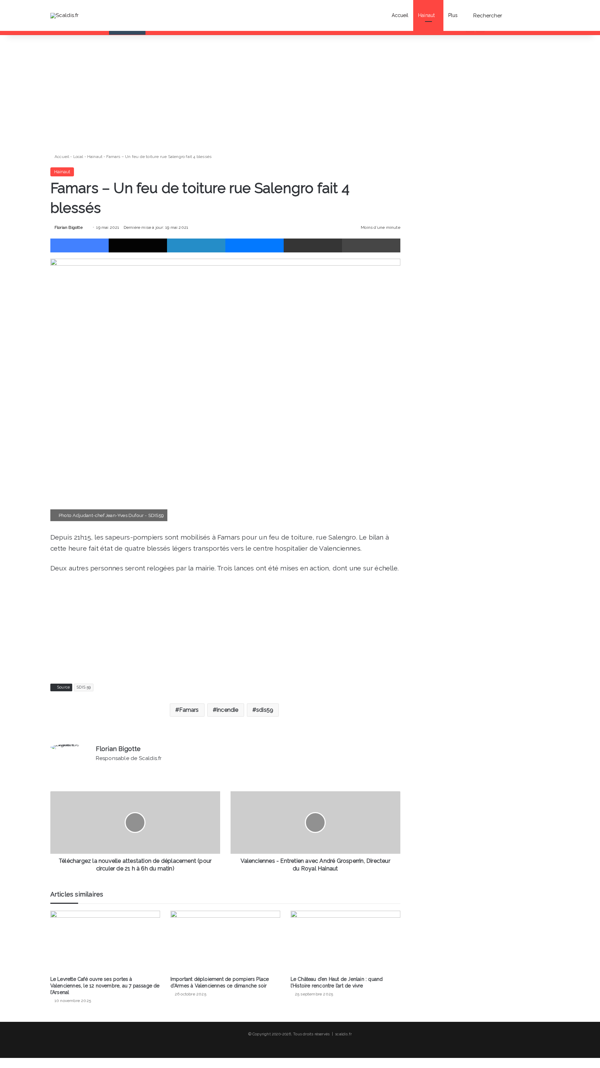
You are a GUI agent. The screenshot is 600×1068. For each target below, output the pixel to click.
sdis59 (264, 710)
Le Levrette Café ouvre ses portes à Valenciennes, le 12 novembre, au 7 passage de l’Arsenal (105, 985)
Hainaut (426, 15)
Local (78, 156)
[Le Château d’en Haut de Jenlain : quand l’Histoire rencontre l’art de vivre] (345, 942)
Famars (189, 710)
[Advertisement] (225, 94)
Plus (453, 15)
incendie (228, 710)
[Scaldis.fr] (64, 15)
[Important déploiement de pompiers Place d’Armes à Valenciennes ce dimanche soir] (225, 942)
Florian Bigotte (69, 227)
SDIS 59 (83, 687)
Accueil (400, 15)
